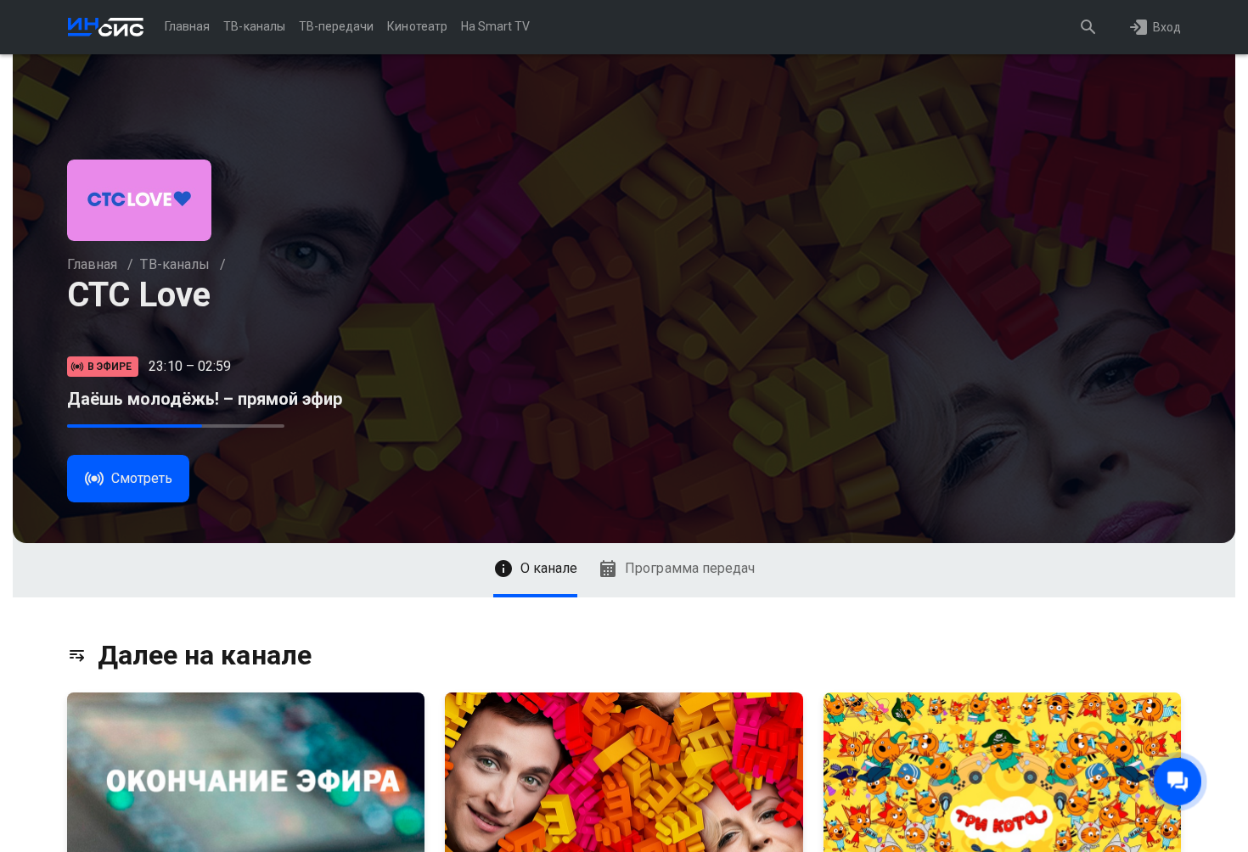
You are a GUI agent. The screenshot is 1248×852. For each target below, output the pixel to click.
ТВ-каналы (174, 264)
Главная (92, 264)
